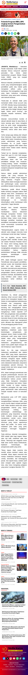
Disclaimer (12, 666)
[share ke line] (15, 34)
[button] (20, 63)
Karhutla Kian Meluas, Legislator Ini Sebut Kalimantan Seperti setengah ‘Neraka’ (13, 605)
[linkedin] (23, 659)
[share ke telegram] (12, 34)
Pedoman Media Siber (19, 664)
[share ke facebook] (2, 34)
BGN (8, 479)
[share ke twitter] (6, 34)
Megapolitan (23, 6)
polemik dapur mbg (17, 482)
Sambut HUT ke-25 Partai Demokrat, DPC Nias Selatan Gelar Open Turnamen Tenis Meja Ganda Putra (13, 636)
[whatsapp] (17, 659)
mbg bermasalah (6, 482)
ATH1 (3, 28)
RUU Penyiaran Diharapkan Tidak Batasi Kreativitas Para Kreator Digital (13, 612)
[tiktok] (20, 659)
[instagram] (10, 659)
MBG (20, 479)
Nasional (15, 6)
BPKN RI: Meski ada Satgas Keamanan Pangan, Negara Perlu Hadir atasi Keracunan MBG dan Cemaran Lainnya (8, 569)
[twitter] (7, 659)
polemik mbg (5, 485)
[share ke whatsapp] (9, 34)
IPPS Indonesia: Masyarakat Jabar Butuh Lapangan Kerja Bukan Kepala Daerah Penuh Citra (13, 628)
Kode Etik (10, 664)
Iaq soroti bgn (14, 479)
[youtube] (14, 659)
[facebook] (4, 659)
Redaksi (5, 664)
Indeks (7, 666)
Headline (8, 6)
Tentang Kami (19, 666)
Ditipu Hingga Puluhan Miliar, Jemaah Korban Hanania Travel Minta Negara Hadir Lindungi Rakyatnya (7, 557)
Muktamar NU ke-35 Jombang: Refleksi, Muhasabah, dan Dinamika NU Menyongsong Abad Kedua (13, 620)
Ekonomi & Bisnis (7, 19)
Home (2, 6)
